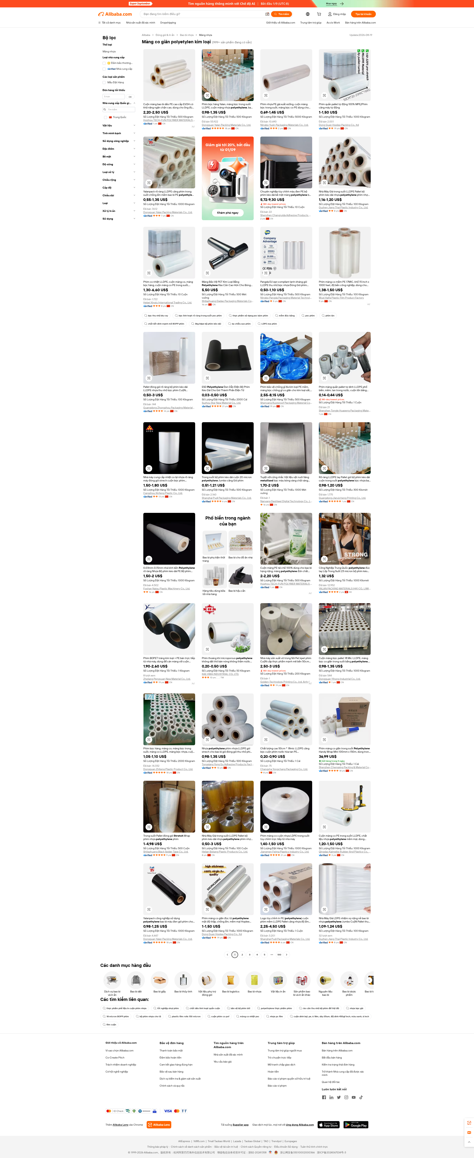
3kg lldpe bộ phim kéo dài (208, 323)
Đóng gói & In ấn (165, 34)
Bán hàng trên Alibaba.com (337, 1050)
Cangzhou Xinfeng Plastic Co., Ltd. (163, 493)
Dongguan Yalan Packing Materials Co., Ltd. (226, 124)
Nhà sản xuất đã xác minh (228, 1054)
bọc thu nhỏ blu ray (158, 315)
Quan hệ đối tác (331, 1081)
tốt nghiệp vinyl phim (168, 1008)
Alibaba (146, 34)
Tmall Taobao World (219, 1141)
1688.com (199, 1141)
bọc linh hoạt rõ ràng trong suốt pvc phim (200, 315)
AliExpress (184, 1141)
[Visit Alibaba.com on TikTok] (361, 1097)
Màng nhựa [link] (205, 34)
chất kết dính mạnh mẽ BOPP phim (166, 323)
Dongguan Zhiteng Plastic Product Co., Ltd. (168, 769)
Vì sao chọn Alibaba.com (119, 1050)
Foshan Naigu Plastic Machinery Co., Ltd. (166, 588)
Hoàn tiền (273, 1071)
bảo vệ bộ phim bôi (240, 1008)
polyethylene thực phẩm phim (276, 1008)
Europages (291, 1141)
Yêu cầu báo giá (222, 1061)
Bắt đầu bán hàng (332, 1057)
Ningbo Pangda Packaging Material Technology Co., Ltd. (286, 297)
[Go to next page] (286, 954)
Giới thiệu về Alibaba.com (121, 1042)
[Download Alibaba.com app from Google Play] (355, 1124)
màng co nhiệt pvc (249, 1016)
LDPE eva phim (269, 323)
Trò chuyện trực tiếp (279, 1057)
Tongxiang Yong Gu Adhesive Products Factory (228, 764)
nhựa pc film (276, 1016)
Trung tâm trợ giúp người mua (285, 1050)
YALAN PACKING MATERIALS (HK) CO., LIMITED (345, 588)
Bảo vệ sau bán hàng (171, 1071)
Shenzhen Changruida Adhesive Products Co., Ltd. (286, 215)
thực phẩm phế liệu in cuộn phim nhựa (126, 1008)
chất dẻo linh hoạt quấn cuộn (205, 1008)
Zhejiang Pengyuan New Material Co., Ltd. (167, 678)
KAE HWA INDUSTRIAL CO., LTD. (220, 674)
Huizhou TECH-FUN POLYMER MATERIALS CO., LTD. (169, 120)
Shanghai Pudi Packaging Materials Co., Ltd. (226, 497)
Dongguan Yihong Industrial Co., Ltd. (339, 678)
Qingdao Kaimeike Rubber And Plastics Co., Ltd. (345, 851)
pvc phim (310, 315)
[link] (469, 1123)
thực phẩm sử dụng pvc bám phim (250, 315)
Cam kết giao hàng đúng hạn (176, 1064)
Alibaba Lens (120, 1124)
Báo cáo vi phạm (277, 1085)
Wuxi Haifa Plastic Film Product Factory (341, 297)
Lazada (237, 1141)
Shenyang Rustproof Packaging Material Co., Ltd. (286, 402)
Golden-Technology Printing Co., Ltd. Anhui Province (286, 681)
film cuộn (111, 1024)
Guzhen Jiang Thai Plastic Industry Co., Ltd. (343, 207)
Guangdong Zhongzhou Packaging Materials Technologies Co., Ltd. (169, 407)
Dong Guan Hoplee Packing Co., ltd (339, 124)
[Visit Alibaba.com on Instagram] (346, 1097)
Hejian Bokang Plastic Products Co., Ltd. (225, 851)
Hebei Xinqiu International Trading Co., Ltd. (167, 302)
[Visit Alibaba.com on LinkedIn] (331, 1097)
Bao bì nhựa (186, 34)
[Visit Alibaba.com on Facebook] (324, 1097)
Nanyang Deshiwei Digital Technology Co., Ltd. (286, 501)
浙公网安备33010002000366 (297, 1152)
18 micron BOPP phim (117, 1016)
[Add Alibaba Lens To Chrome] (159, 1124)
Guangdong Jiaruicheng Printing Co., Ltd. (342, 497)
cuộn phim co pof (220, 1016)
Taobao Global (252, 1141)
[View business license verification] (270, 1152)
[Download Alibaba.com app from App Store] (329, 1124)
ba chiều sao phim (241, 323)
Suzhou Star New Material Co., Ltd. (221, 402)
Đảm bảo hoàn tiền (170, 1057)
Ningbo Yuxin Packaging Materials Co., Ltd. (284, 124)
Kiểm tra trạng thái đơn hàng (338, 1064)
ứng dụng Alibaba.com (300, 1124)
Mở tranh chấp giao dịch (281, 1064)
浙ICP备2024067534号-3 (331, 1152)
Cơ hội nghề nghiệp (117, 1071)
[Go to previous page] (227, 954)
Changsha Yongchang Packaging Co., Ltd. (284, 769)
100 (279, 954)
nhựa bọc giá (356, 1008)
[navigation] (118, 495)
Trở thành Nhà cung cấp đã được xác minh (343, 1073)
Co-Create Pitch (115, 1057)
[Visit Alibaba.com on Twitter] (339, 1097)
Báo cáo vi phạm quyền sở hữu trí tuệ (289, 1078)
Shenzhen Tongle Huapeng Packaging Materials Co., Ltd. (345, 410)
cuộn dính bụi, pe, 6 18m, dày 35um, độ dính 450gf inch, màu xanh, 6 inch (331, 1016)
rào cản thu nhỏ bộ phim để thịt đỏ (321, 1008)
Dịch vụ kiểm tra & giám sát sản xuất (180, 1078)
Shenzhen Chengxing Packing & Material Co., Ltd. (345, 767)
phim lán (330, 315)
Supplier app (241, 1124)
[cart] (320, 14)
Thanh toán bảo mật (171, 1050)
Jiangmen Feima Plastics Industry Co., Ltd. (284, 851)
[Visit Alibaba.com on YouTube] (353, 1097)
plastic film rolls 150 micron (186, 1016)
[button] (267, 14)
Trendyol (276, 1141)
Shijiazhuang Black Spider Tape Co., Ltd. (165, 851)
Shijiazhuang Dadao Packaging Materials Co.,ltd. (228, 301)
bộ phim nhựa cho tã (150, 1016)
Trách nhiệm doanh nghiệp (121, 1064)
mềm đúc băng (287, 315)
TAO (265, 1141)
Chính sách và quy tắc (172, 1085)
